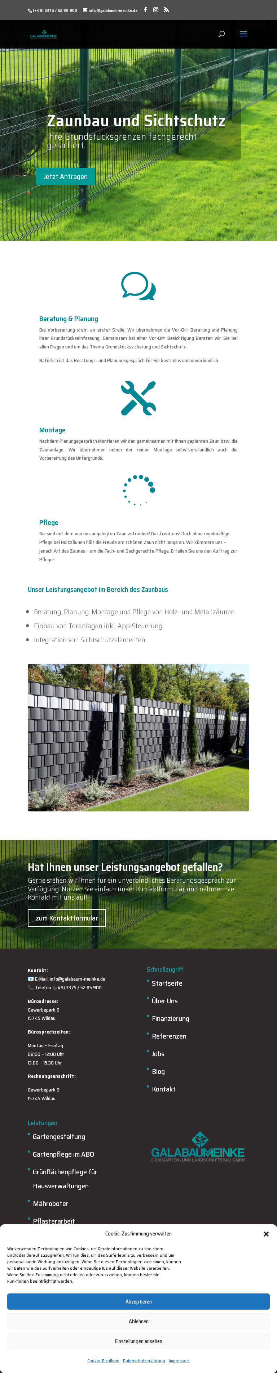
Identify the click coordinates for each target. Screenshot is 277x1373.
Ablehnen (139, 1321)
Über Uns (165, 1001)
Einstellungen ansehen (138, 1341)
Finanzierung (170, 1018)
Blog (158, 1071)
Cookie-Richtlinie (103, 1360)
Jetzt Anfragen (66, 176)
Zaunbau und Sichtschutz (136, 121)
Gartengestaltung (59, 1136)
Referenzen (169, 1036)
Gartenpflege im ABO (63, 1154)
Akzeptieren (139, 1301)
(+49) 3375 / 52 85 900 (55, 10)
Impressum (179, 1360)
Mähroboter (51, 1203)
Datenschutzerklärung (144, 1360)
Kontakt (164, 1089)
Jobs (158, 1053)
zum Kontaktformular (67, 918)
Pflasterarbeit (54, 1221)
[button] (266, 1234)
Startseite (167, 983)
